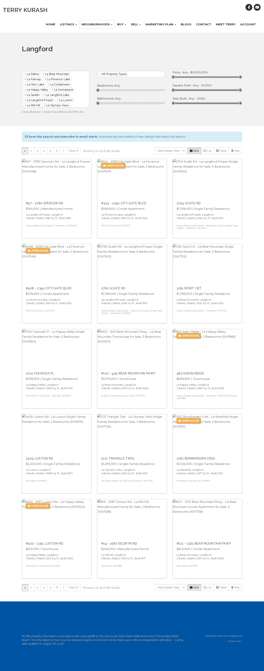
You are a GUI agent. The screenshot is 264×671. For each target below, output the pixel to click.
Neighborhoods (96, 24)
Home (50, 24)
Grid (195, 150)
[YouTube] (257, 7)
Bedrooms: (105, 85)
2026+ (201, 98)
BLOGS (186, 24)
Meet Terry (226, 24)
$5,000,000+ (200, 72)
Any (185, 72)
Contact (203, 24)
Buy (120, 24)
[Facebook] (249, 7)
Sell (135, 24)
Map (236, 150)
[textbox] (134, 74)
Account (248, 24)
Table (223, 150)
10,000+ (206, 85)
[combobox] (55, 89)
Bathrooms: (105, 98)
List (208, 150)
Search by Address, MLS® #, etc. (64, 111)
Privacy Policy (235, 641)
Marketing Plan (160, 24)
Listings (67, 24)
